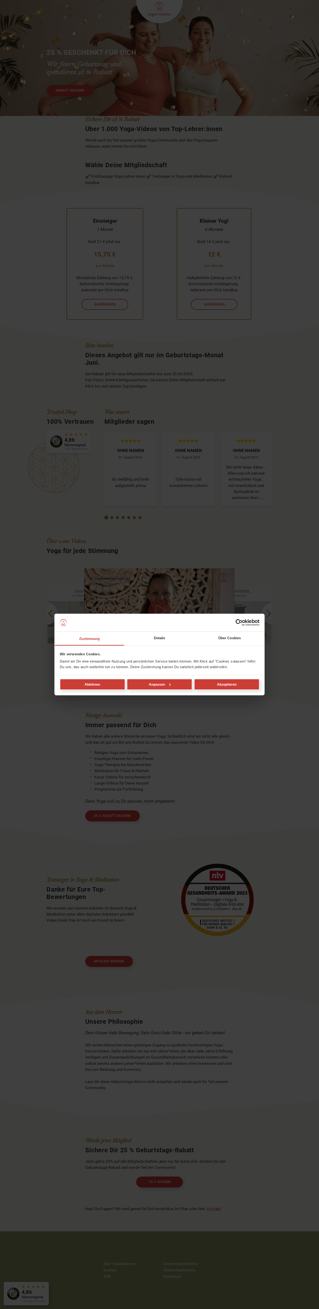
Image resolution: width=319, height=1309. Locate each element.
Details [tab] (159, 638)
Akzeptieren (227, 684)
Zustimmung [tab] (89, 639)
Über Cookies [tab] (229, 638)
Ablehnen (92, 684)
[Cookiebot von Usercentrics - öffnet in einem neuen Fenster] (239, 622)
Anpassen (157, 684)
